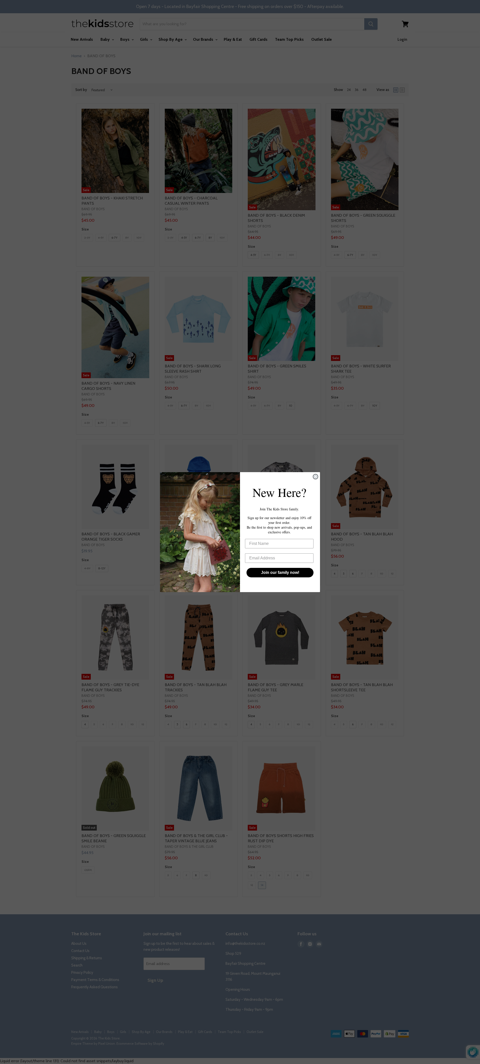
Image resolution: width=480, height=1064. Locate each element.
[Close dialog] (315, 476)
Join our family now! (280, 572)
